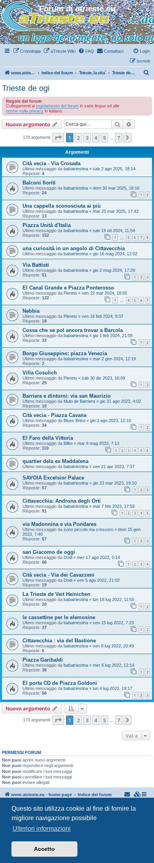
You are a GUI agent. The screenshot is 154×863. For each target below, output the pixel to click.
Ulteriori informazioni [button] (42, 828)
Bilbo (68, 443)
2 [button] (78, 137)
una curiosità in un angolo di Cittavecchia (74, 248)
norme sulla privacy (24, 111)
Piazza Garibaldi (43, 660)
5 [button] (104, 137)
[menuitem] (27, 51)
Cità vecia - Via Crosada (52, 163)
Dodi (68, 557)
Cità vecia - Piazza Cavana (54, 415)
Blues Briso (74, 420)
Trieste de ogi (25, 88)
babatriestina (76, 168)
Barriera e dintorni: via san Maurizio (67, 396)
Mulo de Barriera (79, 401)
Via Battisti (36, 265)
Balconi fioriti (39, 183)
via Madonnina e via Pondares (59, 524)
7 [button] (118, 137)
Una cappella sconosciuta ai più (62, 206)
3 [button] (87, 137)
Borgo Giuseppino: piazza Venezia (65, 353)
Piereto (70, 293)
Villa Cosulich (40, 373)
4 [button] (95, 137)
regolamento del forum (57, 105)
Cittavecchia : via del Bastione (59, 641)
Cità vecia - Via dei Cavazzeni (58, 575)
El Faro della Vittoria (48, 438)
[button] (58, 137)
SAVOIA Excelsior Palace (53, 478)
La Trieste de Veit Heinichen (56, 594)
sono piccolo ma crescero (88, 529)
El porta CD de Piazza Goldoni (60, 683)
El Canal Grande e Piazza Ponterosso (68, 288)
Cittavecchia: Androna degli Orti (62, 501)
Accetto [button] (44, 849)
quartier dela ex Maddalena (55, 461)
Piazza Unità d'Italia (47, 225)
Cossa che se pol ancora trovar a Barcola (73, 330)
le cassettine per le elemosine (59, 617)
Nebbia (31, 311)
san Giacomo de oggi (49, 552)
